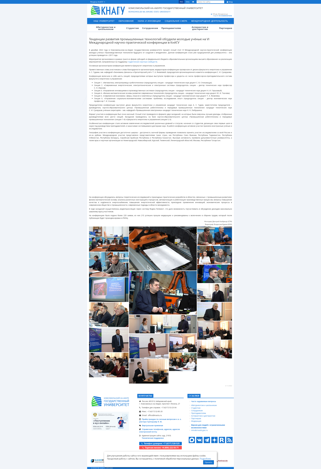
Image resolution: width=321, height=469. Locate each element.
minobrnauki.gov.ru (199, 430)
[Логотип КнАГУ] (110, 401)
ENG (187, 2)
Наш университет (104, 20)
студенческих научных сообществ (142, 62)
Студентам (195, 408)
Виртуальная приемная (152, 425)
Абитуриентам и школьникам (204, 405)
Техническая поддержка (153, 438)
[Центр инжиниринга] (99, 461)
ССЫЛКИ (194, 395)
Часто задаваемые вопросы (203, 401)
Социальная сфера (176, 20)
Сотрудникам (197, 410)
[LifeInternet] (228, 468)
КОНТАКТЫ (145, 395)
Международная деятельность (209, 20)
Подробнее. (205, 458)
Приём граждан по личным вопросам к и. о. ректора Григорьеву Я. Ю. (160, 420)
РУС (181, 2)
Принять (208, 462)
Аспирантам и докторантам (203, 416)
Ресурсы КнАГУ (97, 2)
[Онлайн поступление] (110, 421)
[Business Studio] (221, 460)
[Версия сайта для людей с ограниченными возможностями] (193, 2)
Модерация (196, 421)
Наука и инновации (149, 20)
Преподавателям (198, 413)
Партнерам (196, 418)
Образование (126, 20)
